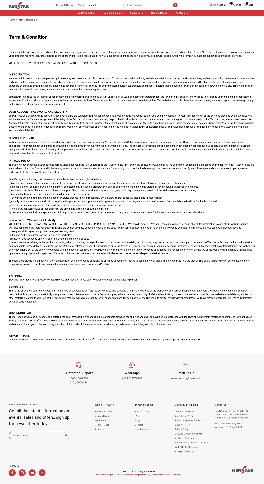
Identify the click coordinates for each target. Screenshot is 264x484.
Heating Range (159, 13)
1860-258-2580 (78, 378)
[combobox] (150, 5)
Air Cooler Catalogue (185, 438)
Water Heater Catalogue (186, 447)
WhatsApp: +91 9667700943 (228, 427)
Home (12, 19)
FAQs (137, 416)
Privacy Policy (181, 429)
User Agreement (143, 429)
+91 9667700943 (132, 378)
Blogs (137, 420)
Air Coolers (182, 13)
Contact (92, 5)
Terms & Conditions (184, 411)
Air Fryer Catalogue (184, 451)
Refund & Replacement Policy (189, 420)
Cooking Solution (113, 13)
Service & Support (65, 5)
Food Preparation (85, 13)
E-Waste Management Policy (189, 434)
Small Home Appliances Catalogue (191, 442)
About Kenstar (142, 411)
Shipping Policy (182, 425)
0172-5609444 (78, 382)
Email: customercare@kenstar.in (230, 423)
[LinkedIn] (42, 472)
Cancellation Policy (184, 416)
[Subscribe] (66, 435)
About (81, 5)
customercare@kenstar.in (185, 378)
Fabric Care (136, 13)
